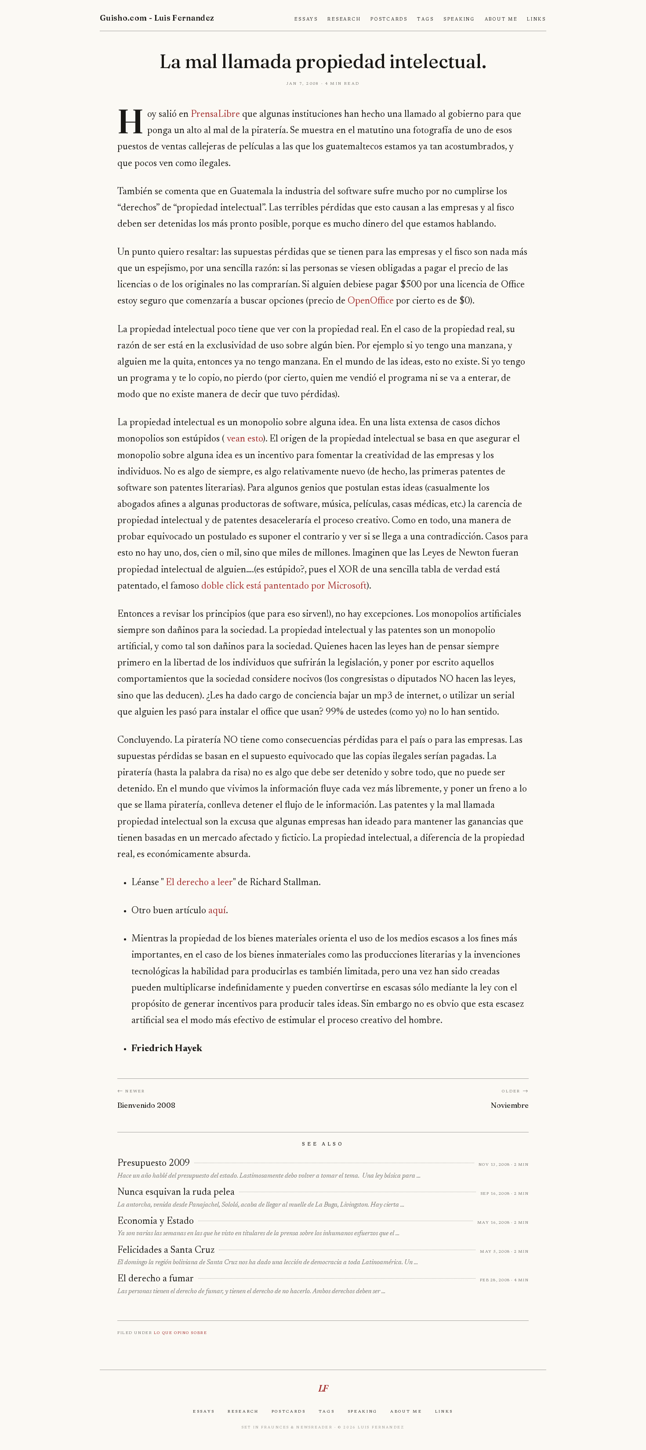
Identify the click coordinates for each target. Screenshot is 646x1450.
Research (344, 19)
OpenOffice (371, 301)
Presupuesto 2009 (153, 1163)
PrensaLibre (215, 114)
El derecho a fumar (155, 1279)
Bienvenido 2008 (146, 1105)
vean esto (245, 439)
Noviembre (510, 1105)
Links (536, 19)
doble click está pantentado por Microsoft (284, 586)
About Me (501, 19)
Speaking (459, 19)
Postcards (389, 19)
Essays (306, 19)
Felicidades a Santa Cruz (165, 1250)
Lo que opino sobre (180, 1332)
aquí (217, 911)
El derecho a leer (199, 883)
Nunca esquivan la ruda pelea (176, 1192)
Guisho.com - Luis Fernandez (157, 17)
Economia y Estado (155, 1221)
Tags (425, 19)
